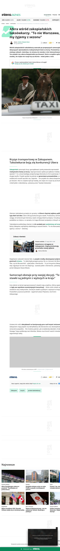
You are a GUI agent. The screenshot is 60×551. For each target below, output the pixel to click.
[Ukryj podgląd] (57, 528)
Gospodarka (13, 23)
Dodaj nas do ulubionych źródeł (31, 64)
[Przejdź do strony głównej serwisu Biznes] (16, 14)
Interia (3, 23)
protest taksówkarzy (34, 390)
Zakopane (14, 390)
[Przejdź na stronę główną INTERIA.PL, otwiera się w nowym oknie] (6, 14)
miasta (19, 261)
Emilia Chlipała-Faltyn (24, 42)
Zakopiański (14, 169)
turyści (22, 390)
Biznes (7, 23)
